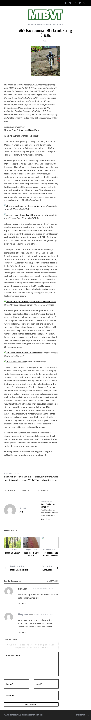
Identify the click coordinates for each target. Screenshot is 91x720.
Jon (46, 41)
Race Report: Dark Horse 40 (31, 554)
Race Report (46, 25)
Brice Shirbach (18, 130)
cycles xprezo (34, 476)
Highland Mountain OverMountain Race (50, 554)
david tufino (46, 476)
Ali (29, 25)
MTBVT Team (36, 25)
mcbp (55, 476)
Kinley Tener (23, 614)
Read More (45, 519)
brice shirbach (20, 476)
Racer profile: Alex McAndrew (48, 505)
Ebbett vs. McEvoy (12, 552)
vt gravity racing (49, 480)
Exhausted (47, 568)
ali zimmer (8, 476)
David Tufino (35, 130)
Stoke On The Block (19, 568)
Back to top (80, 715)
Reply (24, 603)
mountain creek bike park (15, 480)
